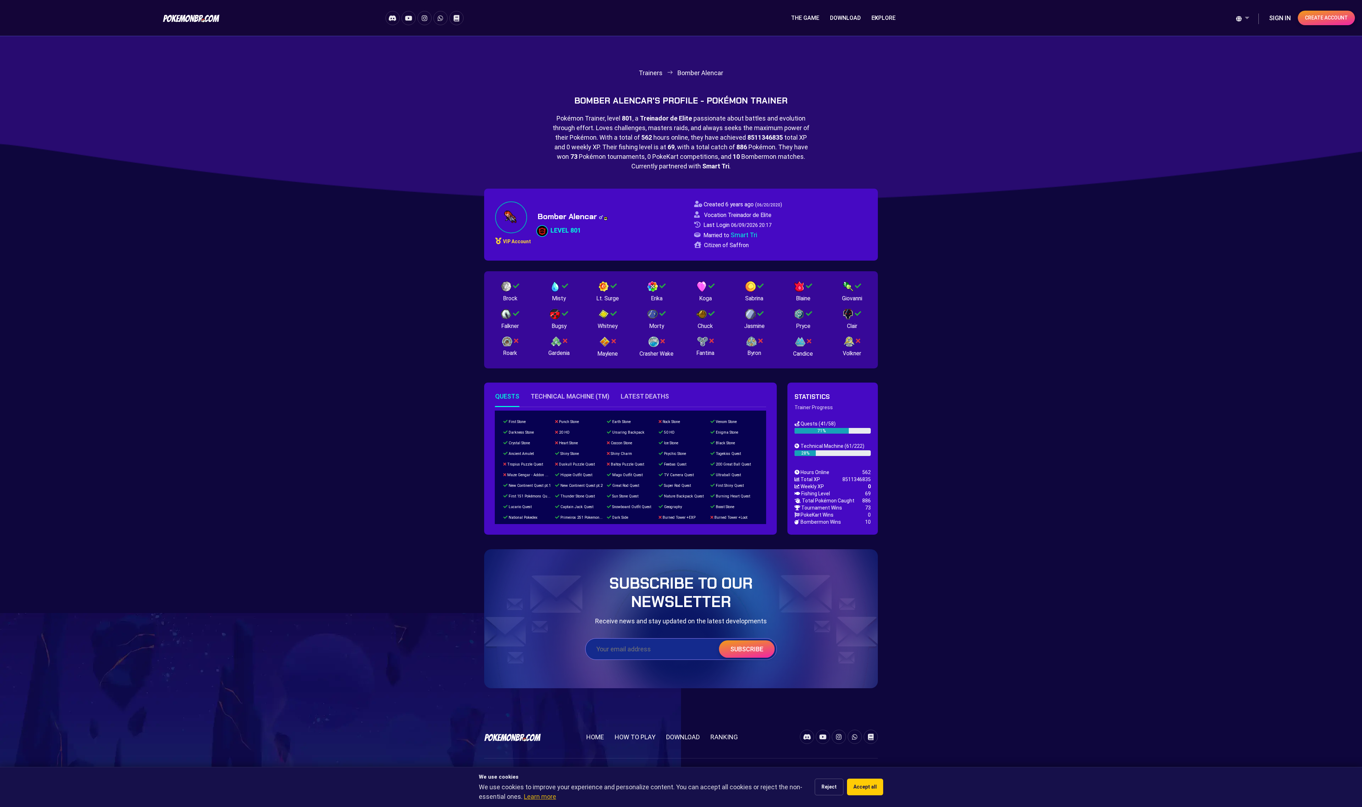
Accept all (865, 787)
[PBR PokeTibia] (191, 17)
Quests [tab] (507, 396)
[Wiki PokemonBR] (456, 18)
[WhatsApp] (440, 18)
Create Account (1326, 18)
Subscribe (746, 649)
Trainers (651, 73)
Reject (829, 787)
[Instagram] (424, 18)
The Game (805, 18)
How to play (635, 737)
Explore (883, 18)
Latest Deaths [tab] (645, 396)
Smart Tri (744, 235)
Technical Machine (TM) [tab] (570, 396)
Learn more (540, 796)
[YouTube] (409, 18)
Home (595, 737)
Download (845, 18)
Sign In (1280, 18)
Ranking (724, 737)
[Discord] (393, 18)
